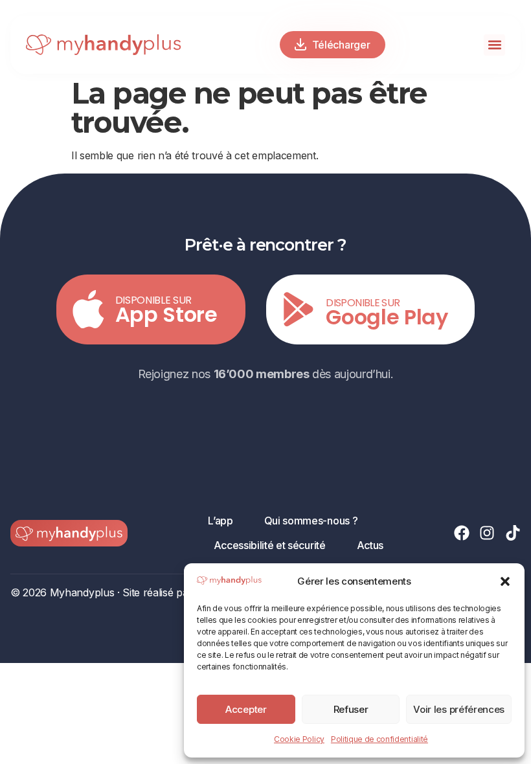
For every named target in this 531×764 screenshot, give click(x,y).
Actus (370, 545)
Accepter (245, 709)
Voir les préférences (458, 709)
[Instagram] (487, 533)
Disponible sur (153, 300)
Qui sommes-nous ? (311, 520)
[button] (505, 581)
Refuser (350, 709)
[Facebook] (461, 533)
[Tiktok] (513, 533)
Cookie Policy (299, 739)
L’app (220, 520)
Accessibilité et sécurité (270, 545)
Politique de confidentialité (379, 739)
